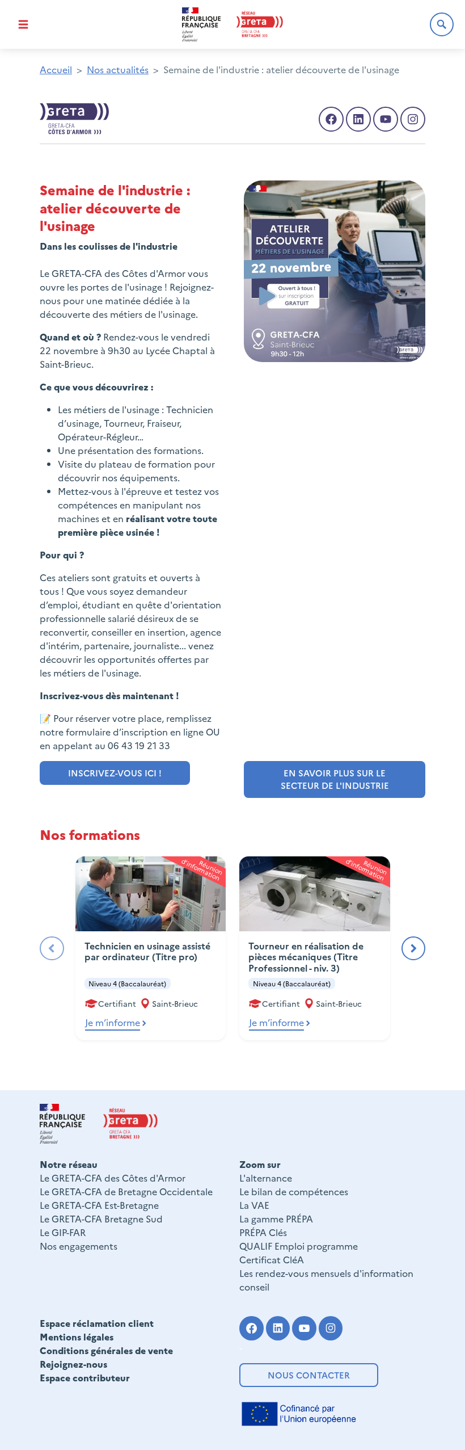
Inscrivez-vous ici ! (115, 773)
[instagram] (412, 119)
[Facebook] (331, 119)
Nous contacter (309, 1375)
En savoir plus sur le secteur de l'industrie (335, 779)
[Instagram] (331, 1328)
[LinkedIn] (358, 119)
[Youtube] (385, 119)
